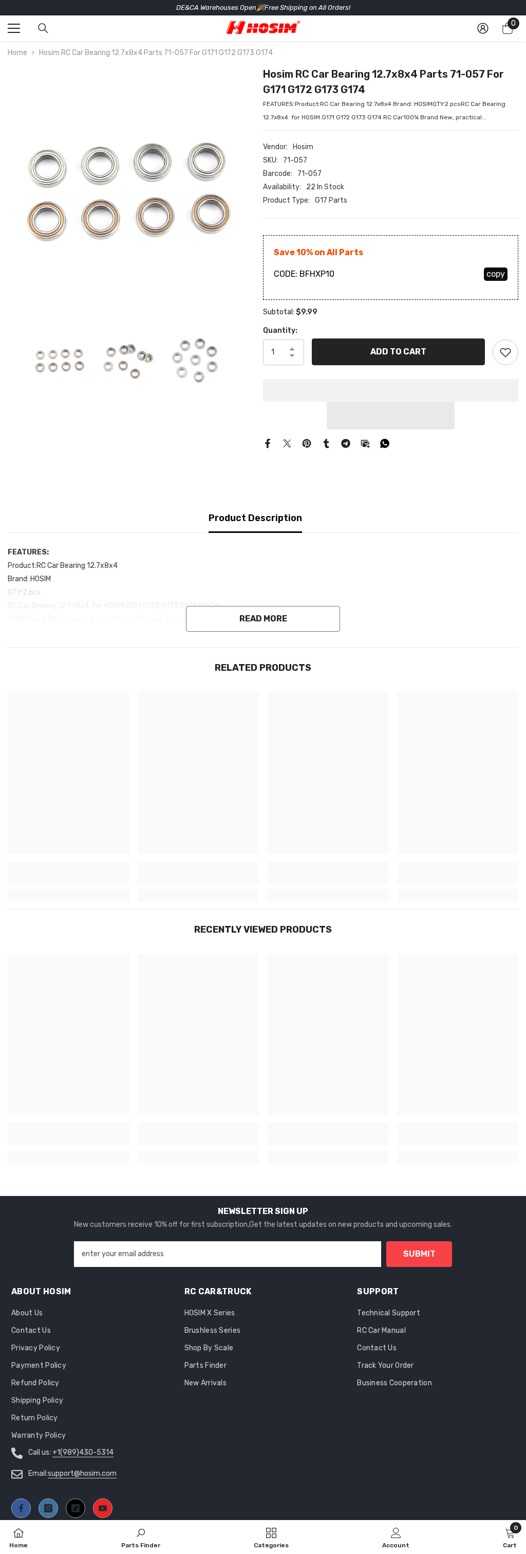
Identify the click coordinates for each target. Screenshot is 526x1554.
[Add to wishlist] (505, 352)
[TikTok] (75, 1508)
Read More (263, 618)
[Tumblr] (326, 443)
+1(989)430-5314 (83, 1452)
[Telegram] (345, 443)
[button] (391, 416)
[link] (68, 878)
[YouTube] (102, 1508)
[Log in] (483, 28)
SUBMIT (419, 1254)
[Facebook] (267, 443)
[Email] (365, 443)
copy (495, 274)
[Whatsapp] (384, 443)
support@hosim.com (82, 1473)
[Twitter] (287, 443)
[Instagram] (48, 1508)
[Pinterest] (306, 443)
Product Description (255, 518)
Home (17, 52)
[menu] (14, 28)
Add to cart (398, 351)
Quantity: (280, 330)
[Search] (43, 28)
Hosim (303, 146)
